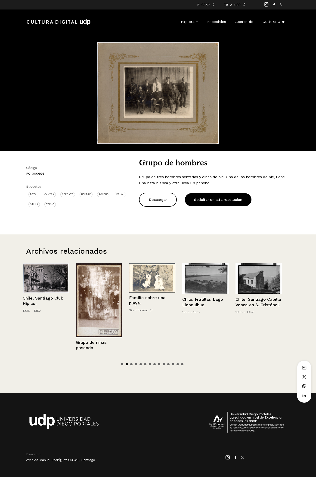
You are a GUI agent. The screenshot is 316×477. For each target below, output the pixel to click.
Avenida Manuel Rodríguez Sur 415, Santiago (60, 460)
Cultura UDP (274, 21)
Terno (50, 204)
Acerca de (244, 21)
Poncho (103, 194)
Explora (188, 21)
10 (164, 364)
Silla (34, 204)
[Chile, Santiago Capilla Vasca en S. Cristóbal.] (206, 278)
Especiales (216, 21)
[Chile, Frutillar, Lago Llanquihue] (153, 278)
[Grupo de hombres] (158, 93)
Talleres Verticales (255, 299)
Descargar (158, 199)
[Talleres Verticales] (259, 278)
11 (168, 364)
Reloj (120, 194)
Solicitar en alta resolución (218, 199)
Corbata (67, 194)
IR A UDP (233, 5)
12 (173, 364)
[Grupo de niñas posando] (46, 300)
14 (182, 364)
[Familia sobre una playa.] (99, 278)
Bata (33, 194)
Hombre (86, 194)
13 (178, 364)
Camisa (49, 194)
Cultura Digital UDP (58, 24)
